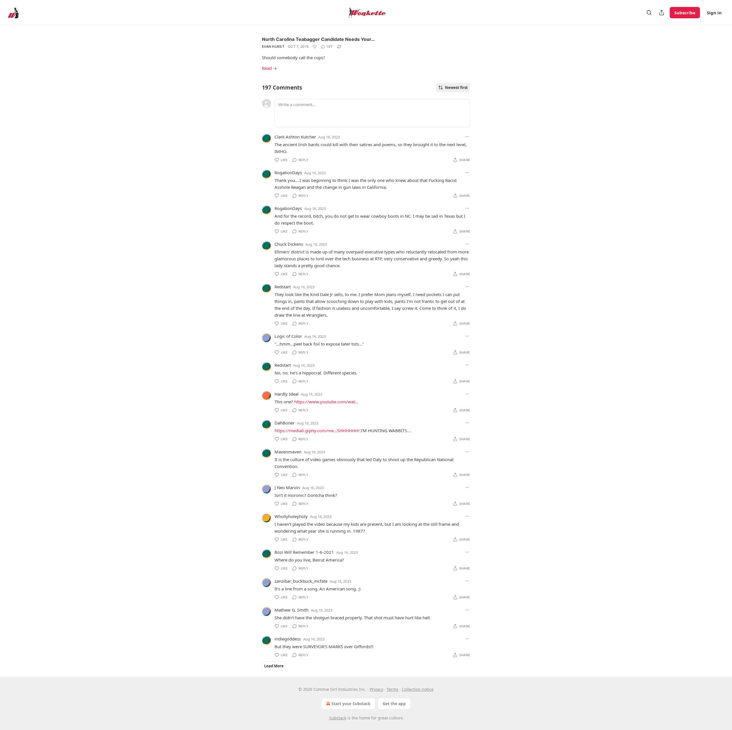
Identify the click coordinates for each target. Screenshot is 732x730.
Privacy (376, 689)
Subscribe (684, 12)
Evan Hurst (273, 46)
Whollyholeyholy (291, 516)
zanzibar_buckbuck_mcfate (300, 581)
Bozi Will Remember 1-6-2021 (304, 552)
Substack (337, 718)
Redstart (282, 286)
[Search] (649, 12)
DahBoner (284, 423)
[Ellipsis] (467, 136)
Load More (274, 665)
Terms (392, 689)
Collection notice (417, 689)
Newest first (456, 87)
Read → (269, 68)
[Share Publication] (661, 12)
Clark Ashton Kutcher (295, 137)
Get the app (394, 703)
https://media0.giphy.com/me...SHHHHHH (316, 430)
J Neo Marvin (287, 487)
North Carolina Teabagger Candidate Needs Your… (318, 39)
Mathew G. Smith (291, 610)
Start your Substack (351, 703)
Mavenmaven (287, 452)
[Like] (314, 46)
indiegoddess (287, 639)
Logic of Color (288, 336)
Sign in (714, 12)
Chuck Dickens (288, 244)
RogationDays (288, 172)
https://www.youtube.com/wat (324, 401)
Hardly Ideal (286, 394)
